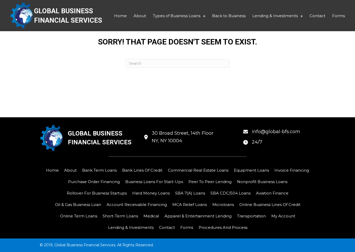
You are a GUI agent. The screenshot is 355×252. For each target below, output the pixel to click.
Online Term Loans (78, 216)
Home (52, 170)
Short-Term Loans (120, 216)
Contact (167, 227)
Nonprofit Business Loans (262, 181)
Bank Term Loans (99, 170)
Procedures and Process (223, 227)
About (70, 170)
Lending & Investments (131, 227)
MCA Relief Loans (189, 204)
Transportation (251, 216)
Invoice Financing (291, 170)
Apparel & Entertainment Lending (198, 216)
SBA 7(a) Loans (190, 193)
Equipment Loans (251, 170)
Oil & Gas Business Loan (78, 204)
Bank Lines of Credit (142, 170)
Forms (186, 227)
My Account (283, 216)
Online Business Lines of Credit (269, 204)
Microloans (223, 204)
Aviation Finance (272, 193)
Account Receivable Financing (137, 204)
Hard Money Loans (151, 193)
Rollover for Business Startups (97, 193)
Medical (151, 216)
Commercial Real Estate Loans (198, 170)
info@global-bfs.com (276, 131)
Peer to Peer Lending (210, 181)
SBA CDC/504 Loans (231, 193)
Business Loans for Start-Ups (154, 181)
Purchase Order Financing (94, 181)
